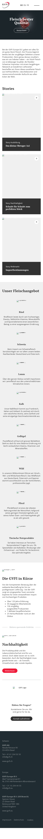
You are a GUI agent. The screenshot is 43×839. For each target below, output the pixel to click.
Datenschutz (19, 820)
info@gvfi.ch (7, 757)
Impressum (6, 820)
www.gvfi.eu (7, 810)
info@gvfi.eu (7, 788)
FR (28, 5)
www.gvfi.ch (7, 761)
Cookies (30, 820)
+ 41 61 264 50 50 (13, 754)
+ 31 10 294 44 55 (13, 785)
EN (25, 5)
